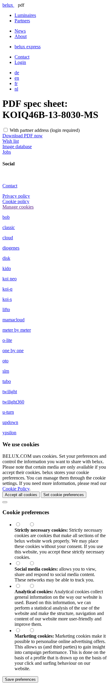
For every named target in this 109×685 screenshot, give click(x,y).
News (20, 30)
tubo (6, 381)
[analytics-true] (21, 586)
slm (5, 371)
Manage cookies (18, 206)
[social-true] (21, 563)
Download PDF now (22, 135)
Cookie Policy (15, 488)
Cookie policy (15, 201)
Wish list (10, 141)
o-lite (7, 340)
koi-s (7, 299)
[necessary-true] (21, 524)
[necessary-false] (34, 524)
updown (10, 422)
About (21, 36)
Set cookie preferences (63, 494)
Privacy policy (16, 196)
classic (8, 227)
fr (16, 83)
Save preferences (20, 679)
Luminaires (25, 15)
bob (6, 217)
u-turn (8, 412)
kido (6, 268)
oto (5, 360)
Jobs (6, 152)
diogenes (10, 247)
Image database (17, 146)
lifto (6, 309)
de (17, 72)
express (28, 46)
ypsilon (9, 432)
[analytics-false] (34, 586)
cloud (7, 237)
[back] (4, 502)
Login (20, 62)
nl (16, 88)
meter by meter (16, 330)
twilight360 (13, 401)
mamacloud (13, 319)
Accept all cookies (21, 494)
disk (6, 258)
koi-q (7, 289)
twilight (9, 391)
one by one (13, 350)
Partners (22, 20)
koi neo (9, 278)
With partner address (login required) (45, 130)
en (17, 78)
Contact (22, 56)
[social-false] (34, 563)
